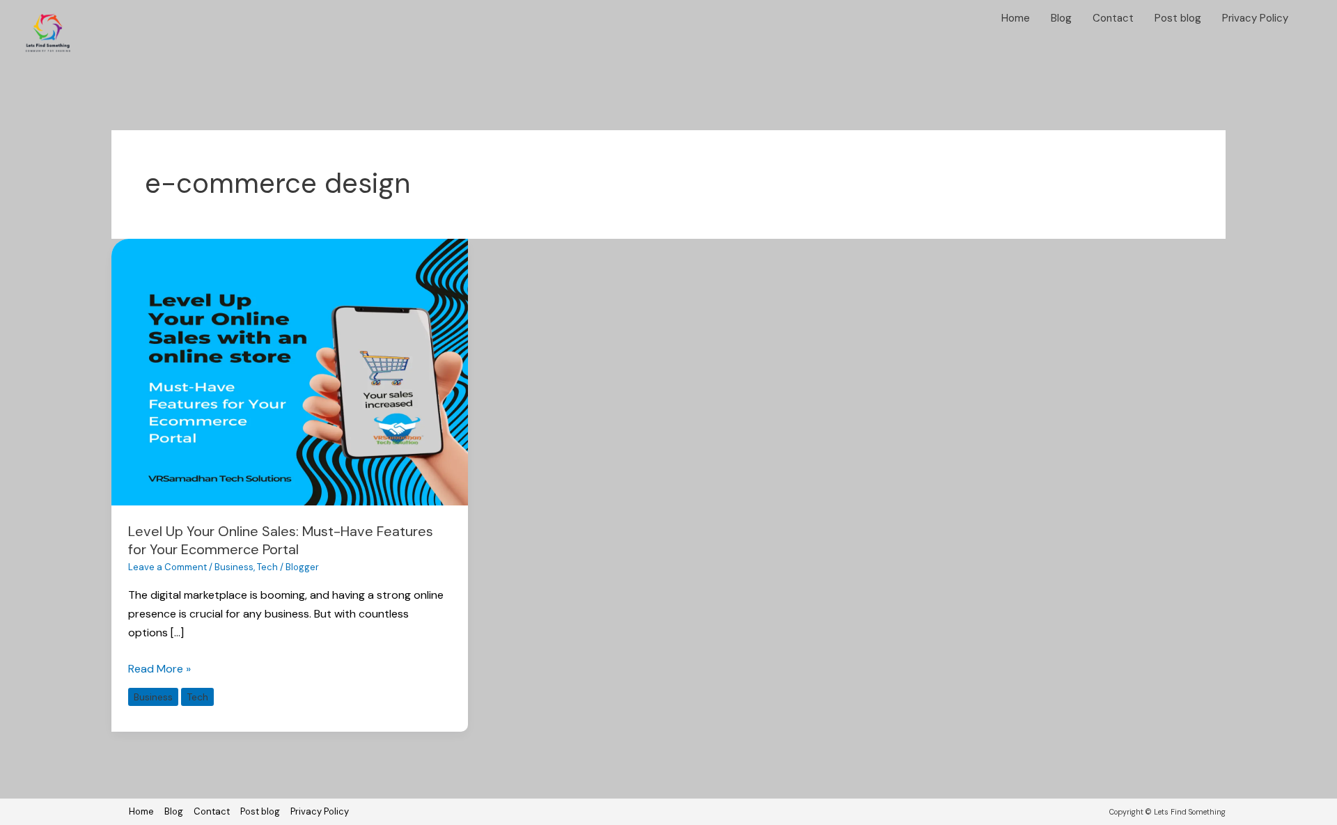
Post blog (1178, 18)
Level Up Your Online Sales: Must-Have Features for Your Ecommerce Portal (280, 540)
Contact (1113, 18)
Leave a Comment (167, 567)
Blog (1061, 18)
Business (233, 567)
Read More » (159, 667)
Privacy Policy (1255, 18)
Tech (267, 567)
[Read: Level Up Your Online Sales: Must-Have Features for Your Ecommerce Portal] (289, 371)
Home (1015, 18)
